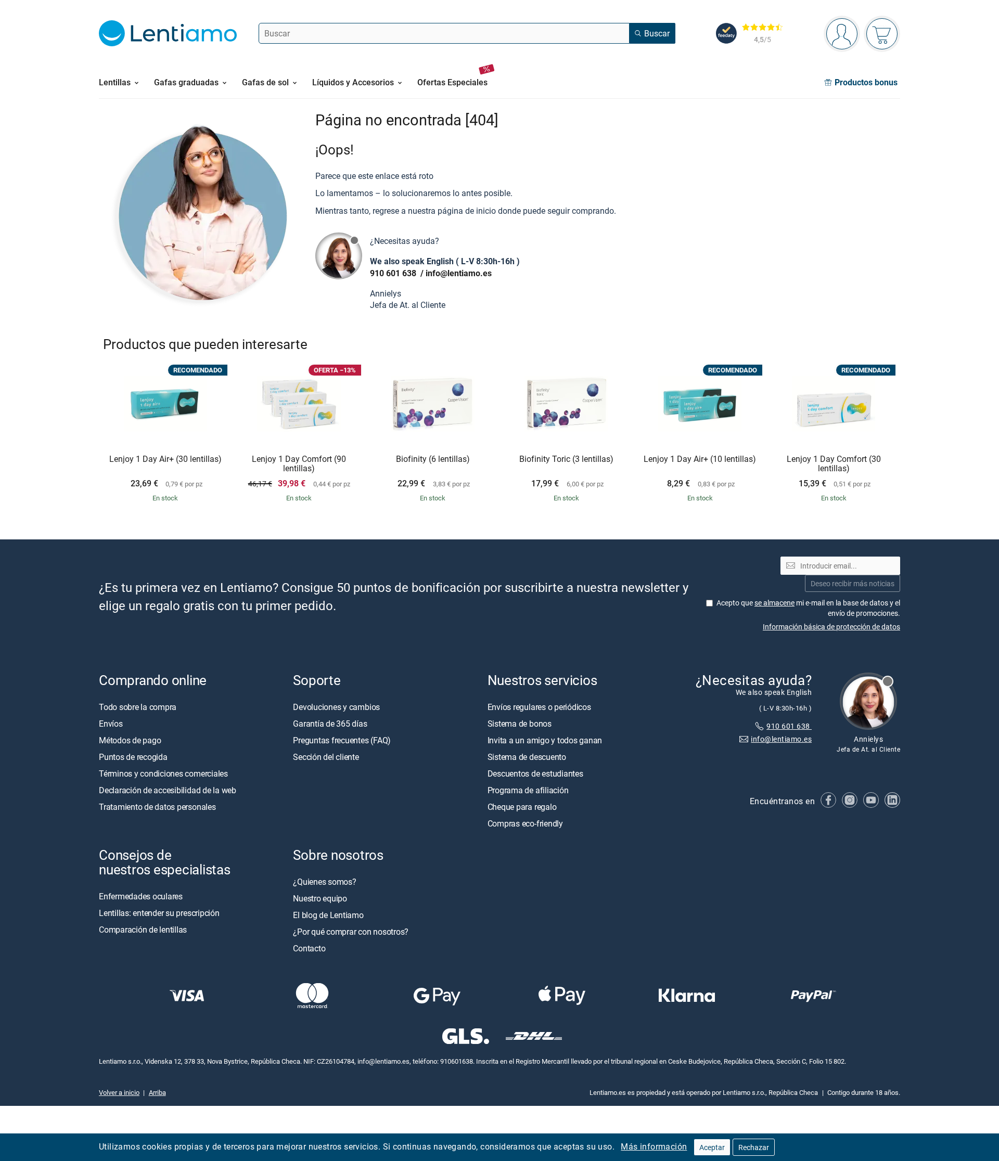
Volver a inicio (119, 1092)
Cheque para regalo (522, 806)
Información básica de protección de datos (831, 626)
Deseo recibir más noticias (852, 583)
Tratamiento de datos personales (157, 806)
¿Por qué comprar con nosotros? (350, 931)
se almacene (774, 603)
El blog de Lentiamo (328, 915)
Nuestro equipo (320, 898)
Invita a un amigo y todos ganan (545, 740)
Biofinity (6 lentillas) (433, 459)
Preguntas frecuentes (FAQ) (342, 740)
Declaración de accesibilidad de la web (167, 790)
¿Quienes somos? (324, 881)
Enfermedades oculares (141, 896)
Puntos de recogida (133, 757)
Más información (654, 1146)
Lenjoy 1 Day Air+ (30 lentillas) (165, 459)
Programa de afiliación (528, 790)
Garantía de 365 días (330, 723)
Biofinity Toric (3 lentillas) (566, 459)
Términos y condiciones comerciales (163, 773)
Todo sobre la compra (137, 707)
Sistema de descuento (527, 757)
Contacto (309, 948)
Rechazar (753, 1147)
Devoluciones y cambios (336, 707)
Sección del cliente (325, 757)
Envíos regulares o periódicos (540, 707)
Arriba (157, 1092)
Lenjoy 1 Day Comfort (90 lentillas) (299, 464)
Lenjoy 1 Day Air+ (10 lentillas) (700, 459)
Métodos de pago (130, 740)
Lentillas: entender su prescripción (159, 913)
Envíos (111, 723)
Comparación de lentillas (143, 929)
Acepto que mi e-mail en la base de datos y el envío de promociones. (808, 608)
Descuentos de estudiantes (535, 773)
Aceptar (712, 1147)
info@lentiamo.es (459, 273)
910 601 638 (394, 273)
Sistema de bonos (520, 723)
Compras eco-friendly (525, 823)
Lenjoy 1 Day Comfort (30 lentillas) (834, 464)
